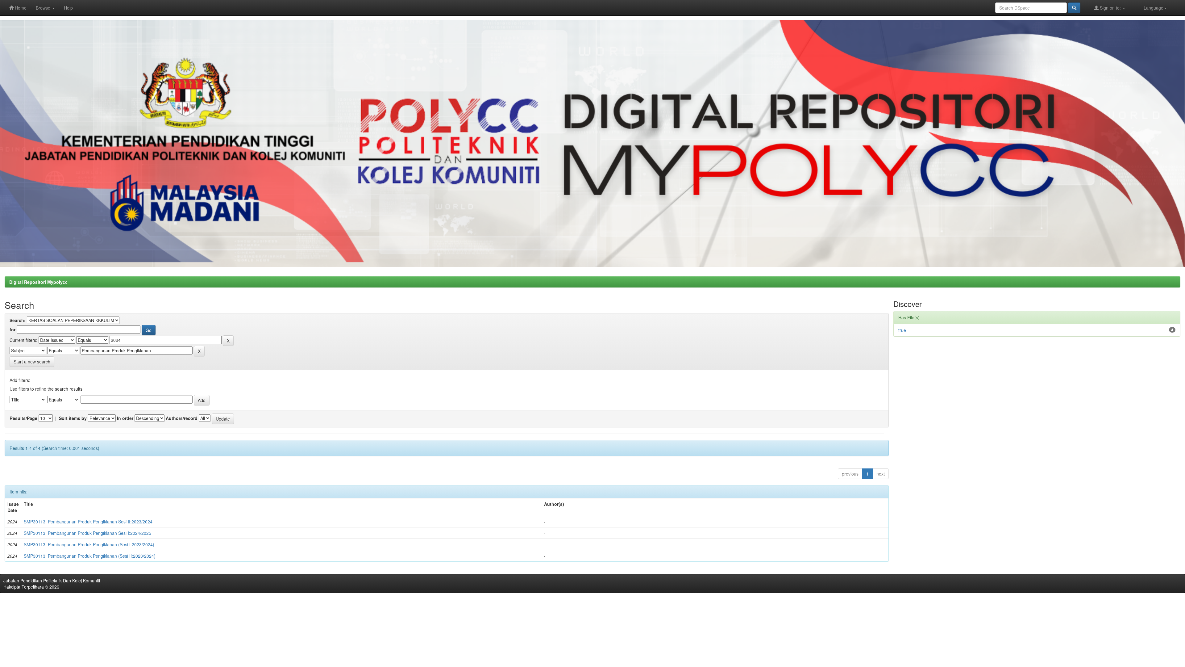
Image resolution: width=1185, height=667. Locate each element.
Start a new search (32, 362)
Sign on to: (1110, 8)
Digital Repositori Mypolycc (38, 282)
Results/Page (23, 418)
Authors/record (182, 418)
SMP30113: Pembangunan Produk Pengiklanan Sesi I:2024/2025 (87, 533)
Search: (18, 320)
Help (68, 8)
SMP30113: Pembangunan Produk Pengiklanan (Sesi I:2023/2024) (89, 544)
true (902, 330)
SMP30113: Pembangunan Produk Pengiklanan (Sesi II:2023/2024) (90, 556)
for (12, 329)
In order (125, 418)
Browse (44, 8)
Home (20, 8)
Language (1153, 8)
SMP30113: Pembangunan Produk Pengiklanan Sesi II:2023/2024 (88, 521)
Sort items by (73, 418)
